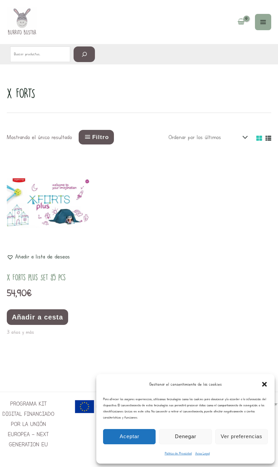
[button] (264, 384)
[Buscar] (84, 54)
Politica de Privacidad (178, 453)
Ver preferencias (241, 436)
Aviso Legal (202, 453)
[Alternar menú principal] (263, 22)
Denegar (185, 436)
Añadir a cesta (37, 317)
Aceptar (129, 436)
